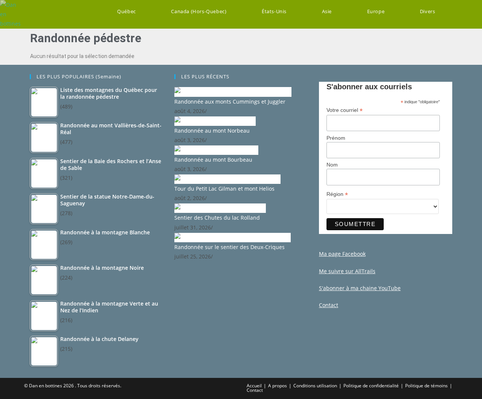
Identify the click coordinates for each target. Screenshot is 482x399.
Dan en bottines (45, 385)
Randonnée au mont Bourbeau (213, 159)
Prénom (335, 138)
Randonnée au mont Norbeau (212, 130)
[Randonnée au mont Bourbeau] (216, 149)
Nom (332, 165)
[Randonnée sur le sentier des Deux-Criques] (232, 236)
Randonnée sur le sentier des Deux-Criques (229, 247)
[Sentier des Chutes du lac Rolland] (220, 207)
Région (337, 194)
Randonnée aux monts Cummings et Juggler (229, 101)
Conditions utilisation (315, 385)
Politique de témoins (426, 385)
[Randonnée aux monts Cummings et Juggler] (232, 91)
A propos (277, 385)
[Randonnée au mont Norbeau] (215, 120)
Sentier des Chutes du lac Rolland (217, 217)
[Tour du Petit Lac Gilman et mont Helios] (227, 178)
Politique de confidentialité (371, 385)
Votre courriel (344, 110)
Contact (255, 390)
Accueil (254, 385)
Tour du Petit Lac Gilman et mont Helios (224, 188)
